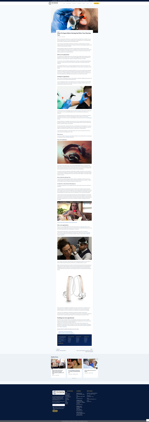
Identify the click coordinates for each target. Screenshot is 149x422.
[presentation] (58, 364)
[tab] (73, 378)
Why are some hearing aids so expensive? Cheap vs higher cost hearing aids (85, 350)
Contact (66, 403)
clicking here (65, 326)
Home (64, 3)
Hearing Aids (79, 3)
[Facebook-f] (93, 0)
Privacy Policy (85, 421)
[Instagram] (96, 0)
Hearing (58, 31)
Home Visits (67, 399)
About (91, 3)
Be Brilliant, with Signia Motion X (61, 350)
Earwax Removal (68, 396)
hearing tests (83, 226)
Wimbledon (78, 0)
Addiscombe (87, 0)
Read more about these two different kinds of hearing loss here (67, 222)
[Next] (96, 368)
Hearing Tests (74, 3)
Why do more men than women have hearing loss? (66, 333)
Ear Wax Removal (69, 3)
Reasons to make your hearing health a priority (66, 332)
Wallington (84, 0)
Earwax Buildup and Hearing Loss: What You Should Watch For (74, 371)
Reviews (66, 402)
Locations (83, 3)
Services (88, 3)
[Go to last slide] (52, 368)
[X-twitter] (94, 0)
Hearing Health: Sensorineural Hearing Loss (65, 331)
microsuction (88, 232)
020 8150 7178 (60, 343)
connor (54, 375)
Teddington (80, 0)
